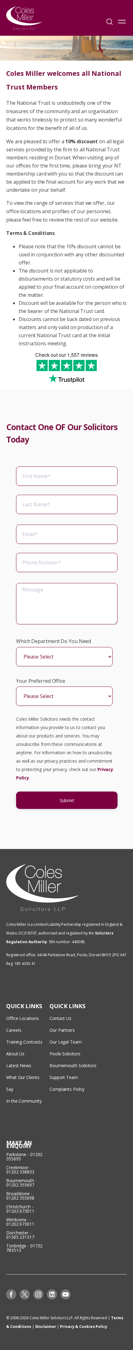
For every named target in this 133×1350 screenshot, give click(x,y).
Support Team (63, 1077)
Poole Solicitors (64, 1054)
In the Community (23, 1101)
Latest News (18, 1065)
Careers (13, 1030)
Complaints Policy (66, 1089)
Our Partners (62, 1030)
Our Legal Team (65, 1042)
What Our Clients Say (22, 1083)
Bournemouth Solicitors (73, 1065)
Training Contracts (24, 1042)
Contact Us (60, 1018)
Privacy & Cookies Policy (83, 1326)
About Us (15, 1054)
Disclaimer (45, 1326)
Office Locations (22, 1018)
